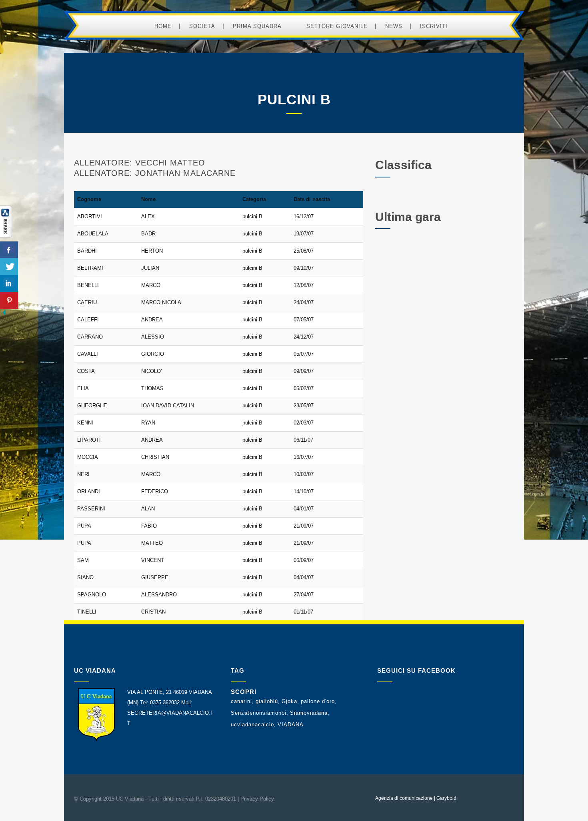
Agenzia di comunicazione (404, 798)
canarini (241, 701)
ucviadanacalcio (252, 724)
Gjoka (289, 701)
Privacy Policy (257, 799)
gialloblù (267, 701)
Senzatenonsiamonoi (258, 713)
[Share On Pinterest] (9, 300)
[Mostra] (6, 236)
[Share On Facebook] (9, 250)
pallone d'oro (318, 701)
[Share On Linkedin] (9, 283)
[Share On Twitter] (9, 266)
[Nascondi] (4, 315)
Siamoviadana (309, 713)
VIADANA (291, 724)
